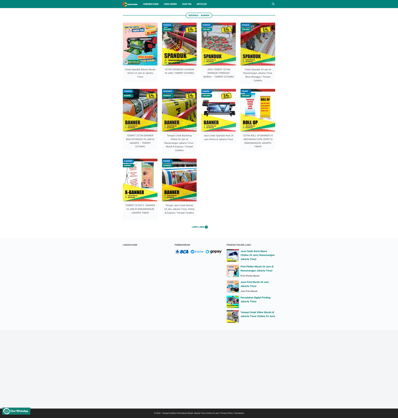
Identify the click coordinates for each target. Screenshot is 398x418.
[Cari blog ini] (273, 4)
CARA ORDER (170, 4)
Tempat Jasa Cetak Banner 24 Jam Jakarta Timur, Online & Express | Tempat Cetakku (179, 209)
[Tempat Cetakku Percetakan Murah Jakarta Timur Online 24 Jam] (130, 4)
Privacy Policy (227, 413)
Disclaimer (239, 413)
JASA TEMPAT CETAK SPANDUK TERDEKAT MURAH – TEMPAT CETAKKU (218, 73)
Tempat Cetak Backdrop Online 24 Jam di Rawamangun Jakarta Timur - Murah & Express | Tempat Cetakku (179, 143)
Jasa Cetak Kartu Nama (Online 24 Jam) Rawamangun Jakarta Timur (258, 255)
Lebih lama (198, 227)
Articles (202, 4)
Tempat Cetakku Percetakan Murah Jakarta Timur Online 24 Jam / (191, 413)
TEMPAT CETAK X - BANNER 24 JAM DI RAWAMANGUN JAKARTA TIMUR (140, 209)
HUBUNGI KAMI (150, 4)
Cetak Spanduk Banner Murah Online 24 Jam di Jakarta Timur (140, 73)
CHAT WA (186, 4)
